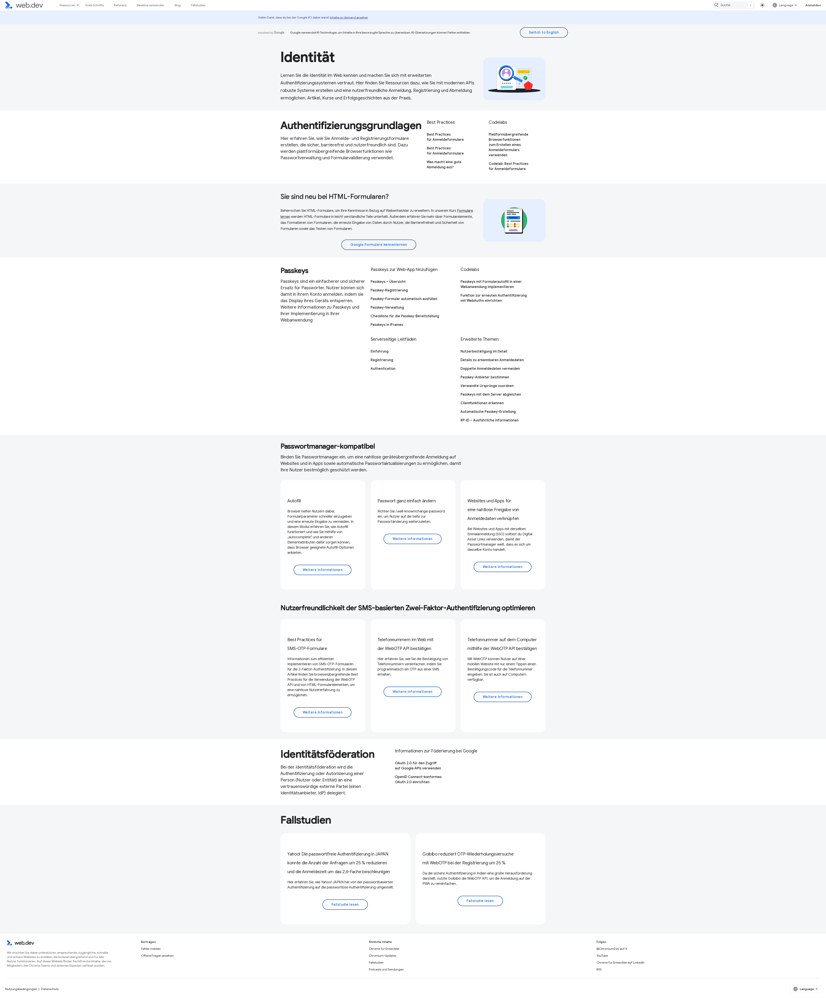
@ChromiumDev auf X (611, 949)
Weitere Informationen (323, 570)
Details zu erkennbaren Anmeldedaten (492, 360)
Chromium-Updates (382, 956)
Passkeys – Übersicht (388, 282)
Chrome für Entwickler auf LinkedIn (620, 962)
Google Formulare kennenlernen (378, 245)
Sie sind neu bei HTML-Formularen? (334, 196)
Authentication (383, 369)
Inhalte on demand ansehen (349, 17)
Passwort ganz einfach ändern (407, 501)
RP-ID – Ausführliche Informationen (490, 420)
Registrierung (382, 360)
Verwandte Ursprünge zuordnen (487, 386)
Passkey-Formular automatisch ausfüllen (404, 299)
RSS (599, 969)
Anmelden (813, 5)
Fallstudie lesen (345, 904)
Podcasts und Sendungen (386, 969)
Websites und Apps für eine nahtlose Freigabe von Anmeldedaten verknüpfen (493, 509)
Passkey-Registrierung (389, 290)
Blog (178, 5)
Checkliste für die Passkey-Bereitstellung (405, 316)
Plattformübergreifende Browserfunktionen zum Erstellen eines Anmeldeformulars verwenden (508, 144)
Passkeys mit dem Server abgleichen (491, 394)
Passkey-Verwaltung (387, 307)
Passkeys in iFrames (387, 325)
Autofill (294, 501)
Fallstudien (198, 5)
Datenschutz (50, 989)
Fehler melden (151, 949)
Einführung (379, 351)
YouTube (602, 956)
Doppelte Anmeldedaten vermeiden (490, 369)
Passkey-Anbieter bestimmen (485, 377)
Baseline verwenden (150, 5)
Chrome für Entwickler (384, 949)
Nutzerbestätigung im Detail (484, 351)
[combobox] (733, 5)
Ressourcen (67, 5)
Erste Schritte (95, 5)
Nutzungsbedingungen (21, 989)
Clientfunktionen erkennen (482, 403)
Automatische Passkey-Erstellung (488, 412)
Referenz (120, 5)
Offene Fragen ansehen (157, 956)
